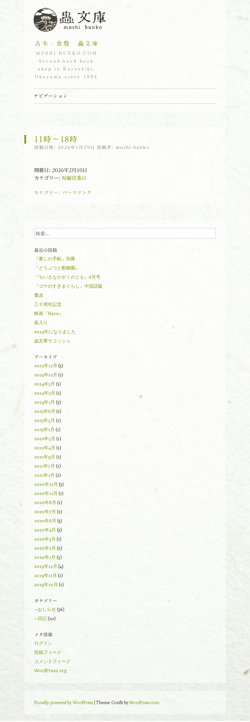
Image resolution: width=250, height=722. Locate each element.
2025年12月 (45, 365)
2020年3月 (45, 539)
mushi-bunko (133, 147)
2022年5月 (44, 438)
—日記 (40, 618)
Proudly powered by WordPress (63, 702)
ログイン (43, 643)
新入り (41, 322)
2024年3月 (44, 384)
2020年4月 (45, 530)
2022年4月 (44, 447)
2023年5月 (44, 420)
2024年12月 (45, 374)
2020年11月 (46, 493)
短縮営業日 (74, 178)
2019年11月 (45, 575)
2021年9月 (44, 457)
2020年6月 (45, 520)
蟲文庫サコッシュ (52, 341)
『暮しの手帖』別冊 (54, 258)
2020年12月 (46, 484)
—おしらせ (45, 609)
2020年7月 (45, 511)
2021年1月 (44, 475)
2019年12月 (45, 566)
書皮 (38, 295)
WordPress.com (144, 702)
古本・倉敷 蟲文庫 (67, 43)
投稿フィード (48, 652)
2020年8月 (45, 502)
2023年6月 (44, 411)
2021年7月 (44, 466)
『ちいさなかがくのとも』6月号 (67, 277)
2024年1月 (44, 402)
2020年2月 (45, 548)
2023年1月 (44, 429)
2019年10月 (46, 584)
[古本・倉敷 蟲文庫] (70, 20)
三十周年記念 (48, 304)
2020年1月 (45, 557)
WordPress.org (50, 670)
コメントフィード (52, 661)
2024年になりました (55, 331)
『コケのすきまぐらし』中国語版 (68, 286)
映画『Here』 (48, 313)
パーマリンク (77, 193)
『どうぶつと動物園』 (57, 268)
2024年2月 (44, 393)
